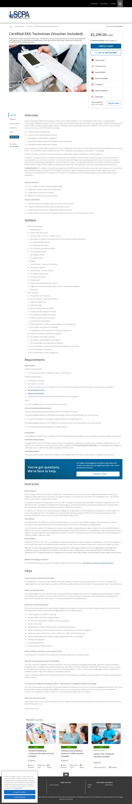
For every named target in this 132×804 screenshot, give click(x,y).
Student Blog (108, 785)
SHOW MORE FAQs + (32, 709)
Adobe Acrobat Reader (36, 393)
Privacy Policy (69, 799)
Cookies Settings (19, 797)
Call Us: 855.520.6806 (114, 26)
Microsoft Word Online (36, 390)
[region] (20, 787)
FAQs (11, 132)
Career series (100, 60)
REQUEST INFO (114, 103)
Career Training (53, 785)
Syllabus (13, 119)
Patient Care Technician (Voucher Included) (104, 755)
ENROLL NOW (106, 46)
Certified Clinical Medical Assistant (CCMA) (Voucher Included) (72, 753)
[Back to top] (66, 782)
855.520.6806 (14, 146)
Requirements (15, 123)
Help (89, 787)
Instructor (13, 128)
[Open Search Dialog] (120, 3)
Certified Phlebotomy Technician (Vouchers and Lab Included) (41, 753)
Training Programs (20, 26)
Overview (13, 115)
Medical (29, 26)
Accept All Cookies (19, 792)
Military (90, 785)
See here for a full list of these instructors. (98, 563)
